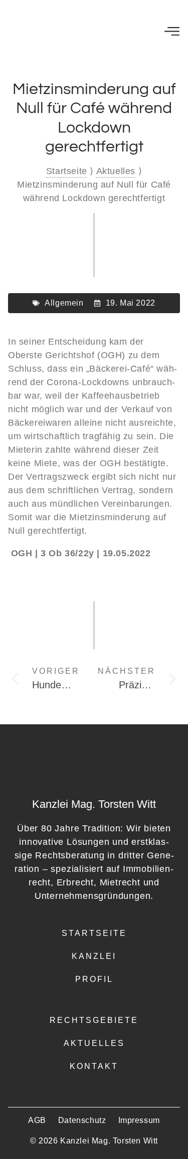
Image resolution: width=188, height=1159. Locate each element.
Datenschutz (82, 1120)
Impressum (139, 1120)
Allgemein (64, 303)
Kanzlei (94, 956)
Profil (94, 979)
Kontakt (94, 1066)
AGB (37, 1120)
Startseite (66, 171)
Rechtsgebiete (94, 1020)
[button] (171, 30)
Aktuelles (115, 171)
